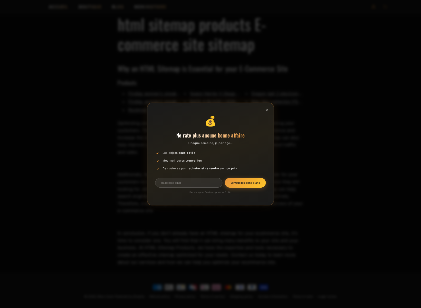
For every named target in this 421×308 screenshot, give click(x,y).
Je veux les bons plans (245, 182)
